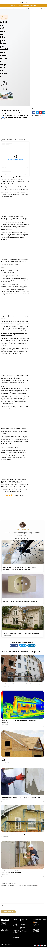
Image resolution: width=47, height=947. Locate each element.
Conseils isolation (8, 8)
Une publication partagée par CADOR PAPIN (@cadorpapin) (15, 174)
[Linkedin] (43, 112)
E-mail (2, 905)
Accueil (2, 8)
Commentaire (4, 888)
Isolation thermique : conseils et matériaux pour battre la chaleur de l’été (20, 797)
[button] (45, 2)
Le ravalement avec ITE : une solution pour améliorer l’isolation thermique (21, 684)
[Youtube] (40, 112)
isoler (3, 117)
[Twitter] (37, 112)
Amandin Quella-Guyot (22, 529)
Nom (2, 900)
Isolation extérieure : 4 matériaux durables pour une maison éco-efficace (20, 834)
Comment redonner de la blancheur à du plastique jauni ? (20, 601)
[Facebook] (33, 112)
